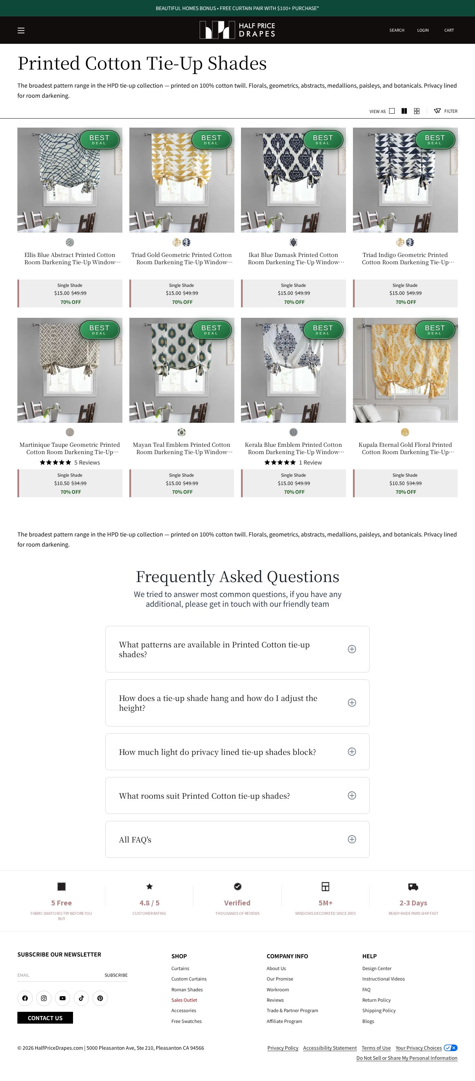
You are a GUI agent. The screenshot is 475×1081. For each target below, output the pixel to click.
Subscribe (116, 975)
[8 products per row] (417, 111)
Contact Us (45, 1018)
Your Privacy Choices (419, 1047)
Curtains (180, 968)
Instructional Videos (383, 978)
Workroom (278, 989)
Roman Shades (187, 989)
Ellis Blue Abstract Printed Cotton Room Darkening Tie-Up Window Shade (69, 258)
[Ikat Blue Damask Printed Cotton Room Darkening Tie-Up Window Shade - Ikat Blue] (293, 242)
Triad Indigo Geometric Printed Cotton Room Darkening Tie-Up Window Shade (405, 258)
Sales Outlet (184, 1000)
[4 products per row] (404, 111)
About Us (276, 968)
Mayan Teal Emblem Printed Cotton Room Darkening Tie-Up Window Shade (182, 448)
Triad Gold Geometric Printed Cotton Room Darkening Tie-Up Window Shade (181, 258)
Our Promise (280, 978)
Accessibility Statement (330, 1047)
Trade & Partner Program (292, 1010)
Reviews (275, 1000)
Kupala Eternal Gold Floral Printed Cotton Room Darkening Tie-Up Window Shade (405, 448)
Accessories (183, 1010)
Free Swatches (186, 1021)
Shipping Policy (379, 1010)
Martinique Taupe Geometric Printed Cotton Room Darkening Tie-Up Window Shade (69, 448)
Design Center (377, 968)
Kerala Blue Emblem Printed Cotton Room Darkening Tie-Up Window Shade (293, 448)
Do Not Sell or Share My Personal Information (407, 1057)
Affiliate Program (284, 1021)
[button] (21, 30)
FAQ (366, 989)
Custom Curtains (189, 978)
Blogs (368, 1021)
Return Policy (376, 1000)
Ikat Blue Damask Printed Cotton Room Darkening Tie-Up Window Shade (293, 258)
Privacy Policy (282, 1047)
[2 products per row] (392, 111)
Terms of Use (376, 1047)
